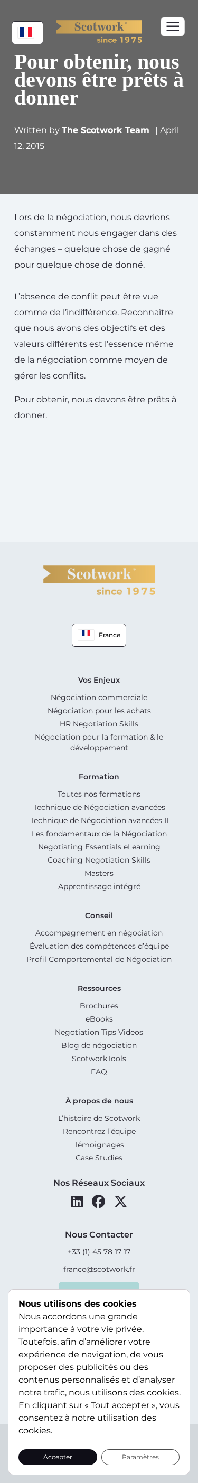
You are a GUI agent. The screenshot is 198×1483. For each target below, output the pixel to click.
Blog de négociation (99, 1045)
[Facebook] (98, 1202)
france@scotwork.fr (99, 1269)
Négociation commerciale (99, 697)
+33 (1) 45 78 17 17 (99, 1252)
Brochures (99, 1005)
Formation (99, 776)
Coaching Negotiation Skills (99, 860)
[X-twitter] (120, 1202)
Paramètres (140, 1457)
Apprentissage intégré (99, 886)
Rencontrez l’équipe (99, 1131)
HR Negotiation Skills (99, 724)
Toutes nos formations (99, 794)
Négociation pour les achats (99, 710)
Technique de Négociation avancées (99, 807)
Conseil (99, 915)
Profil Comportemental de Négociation (99, 959)
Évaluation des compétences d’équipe (99, 946)
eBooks (99, 1019)
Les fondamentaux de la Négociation (99, 833)
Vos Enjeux (99, 680)
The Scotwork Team (107, 130)
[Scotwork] (99, 579)
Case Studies (99, 1158)
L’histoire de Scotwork (99, 1118)
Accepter (57, 1457)
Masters (99, 873)
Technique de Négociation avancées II (99, 820)
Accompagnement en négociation (99, 933)
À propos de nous (99, 1101)
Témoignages (99, 1144)
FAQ (99, 1071)
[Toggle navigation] (173, 26)
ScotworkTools (99, 1058)
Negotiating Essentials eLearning (99, 847)
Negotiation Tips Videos (99, 1032)
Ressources (99, 988)
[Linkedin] (77, 1202)
